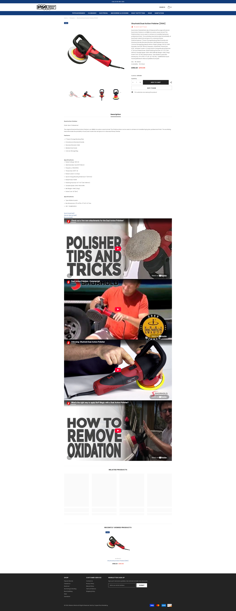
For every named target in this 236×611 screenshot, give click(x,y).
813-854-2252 (120, 1)
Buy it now (151, 88)
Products (72, 18)
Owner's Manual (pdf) (70, 215)
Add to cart (156, 82)
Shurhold (118, 558)
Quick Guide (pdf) (69, 213)
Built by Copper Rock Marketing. (99, 605)
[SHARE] (170, 82)
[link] (76, 511)
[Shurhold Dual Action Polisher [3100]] (118, 543)
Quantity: (134, 78)
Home (65, 18)
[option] (95, 53)
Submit (141, 585)
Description (116, 114)
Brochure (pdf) (68, 217)
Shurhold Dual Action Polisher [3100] (118, 561)
